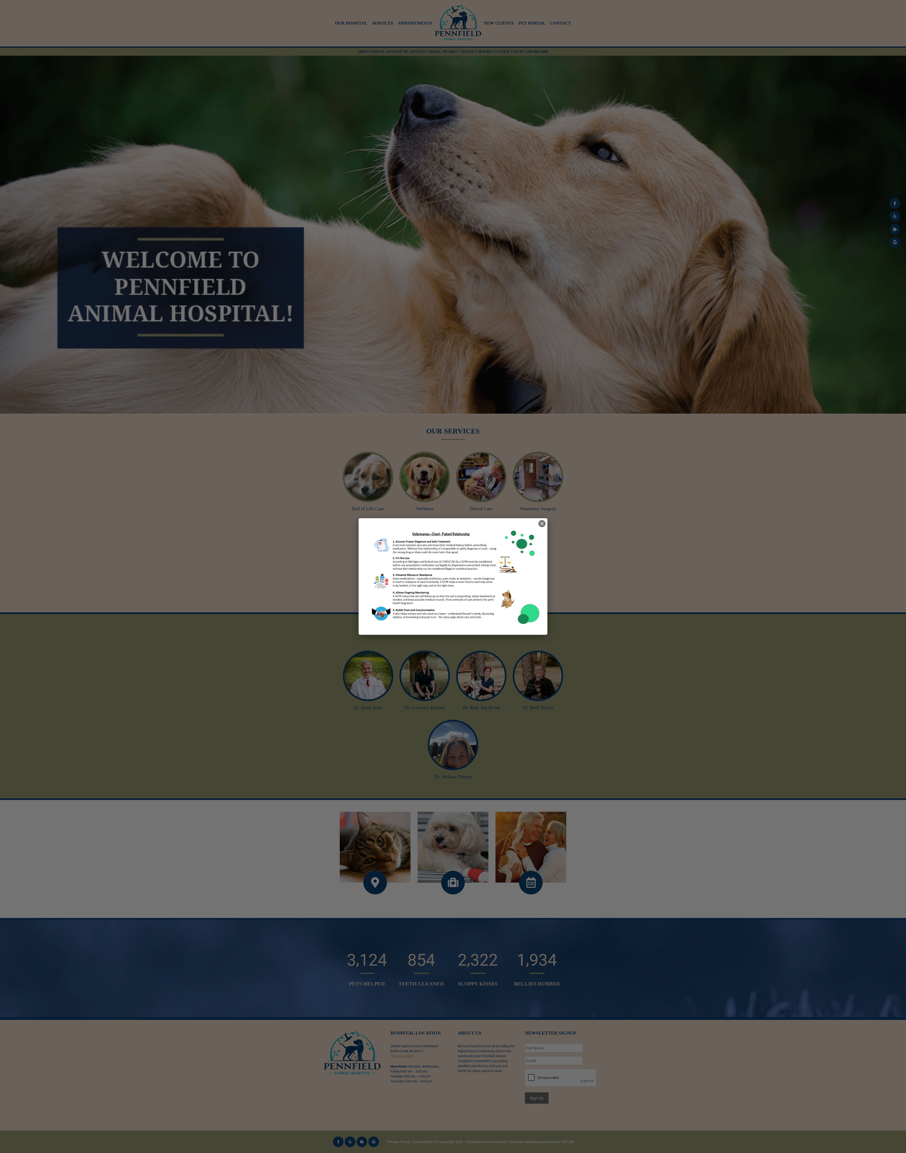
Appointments (415, 23)
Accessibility (422, 1141)
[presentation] (561, 1078)
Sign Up (537, 1098)
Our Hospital (351, 23)
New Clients (499, 23)
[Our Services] (453, 847)
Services (382, 23)
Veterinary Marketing (524, 1141)
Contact (560, 23)
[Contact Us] (375, 847)
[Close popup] (541, 523)
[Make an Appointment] (530, 847)
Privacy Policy (399, 1141)
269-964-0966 (537, 52)
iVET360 (567, 1141)
